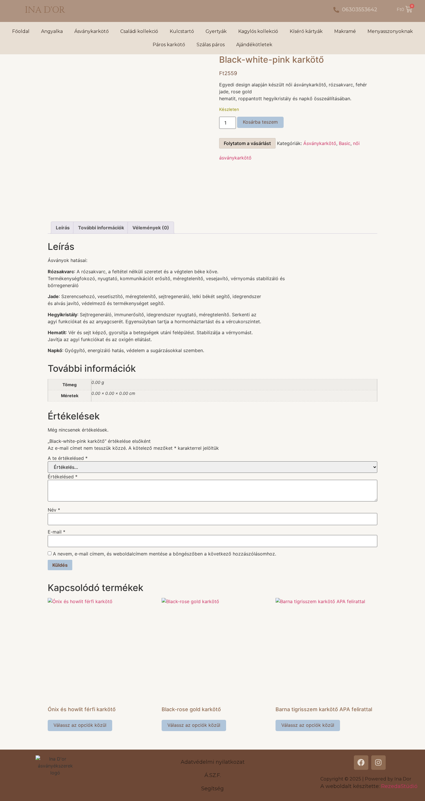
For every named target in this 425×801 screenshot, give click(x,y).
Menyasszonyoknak (390, 31)
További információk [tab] (101, 228)
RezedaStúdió (399, 786)
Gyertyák (216, 31)
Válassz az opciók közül (79, 725)
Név (54, 510)
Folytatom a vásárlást (247, 143)
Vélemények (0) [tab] (150, 228)
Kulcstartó (182, 31)
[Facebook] (361, 762)
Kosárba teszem (260, 122)
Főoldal (20, 31)
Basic (344, 143)
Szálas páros (211, 44)
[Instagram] (378, 762)
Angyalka (52, 31)
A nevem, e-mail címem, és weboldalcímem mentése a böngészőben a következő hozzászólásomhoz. (164, 553)
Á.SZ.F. (212, 775)
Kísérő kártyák (306, 31)
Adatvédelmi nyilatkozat (213, 762)
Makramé (345, 31)
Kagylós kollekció (258, 31)
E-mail (56, 531)
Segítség (212, 788)
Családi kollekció (139, 31)
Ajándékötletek (254, 44)
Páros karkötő (169, 44)
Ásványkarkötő (91, 31)
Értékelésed (62, 476)
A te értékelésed (68, 458)
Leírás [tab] (63, 228)
